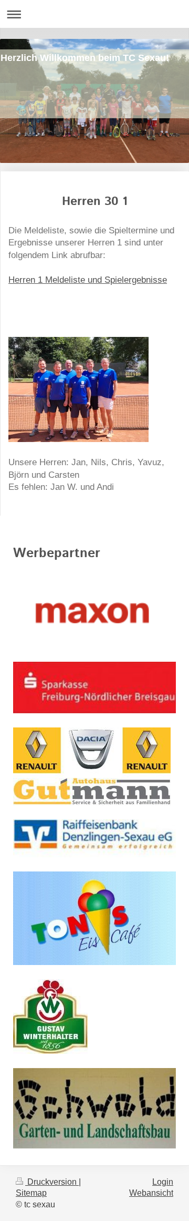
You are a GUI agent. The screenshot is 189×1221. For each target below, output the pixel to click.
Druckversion (52, 1181)
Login (162, 1181)
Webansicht (151, 1192)
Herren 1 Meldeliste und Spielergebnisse (87, 280)
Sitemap (31, 1192)
